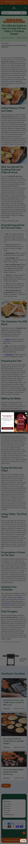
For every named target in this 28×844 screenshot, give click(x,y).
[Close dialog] (26, 413)
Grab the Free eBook (7, 428)
